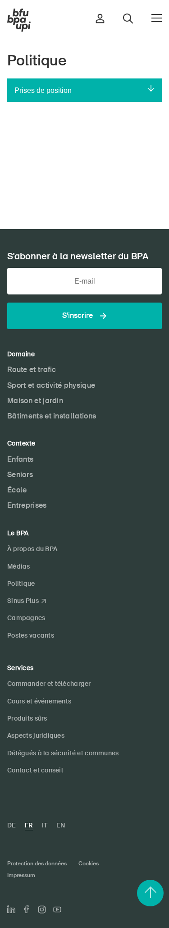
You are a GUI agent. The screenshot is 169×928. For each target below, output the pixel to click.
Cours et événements (39, 701)
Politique (21, 583)
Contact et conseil (35, 770)
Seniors (20, 474)
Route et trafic (31, 369)
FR (29, 825)
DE (11, 825)
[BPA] (19, 20)
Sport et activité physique (51, 385)
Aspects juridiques (35, 735)
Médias (18, 566)
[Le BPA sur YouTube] (57, 909)
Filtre (84, 143)
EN (60, 825)
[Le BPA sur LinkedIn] (11, 909)
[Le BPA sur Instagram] (42, 909)
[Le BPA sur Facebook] (27, 909)
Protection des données (37, 863)
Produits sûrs (27, 718)
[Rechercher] (154, 169)
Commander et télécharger (49, 684)
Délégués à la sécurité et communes (63, 753)
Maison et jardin (35, 400)
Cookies (88, 863)
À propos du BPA (32, 549)
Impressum (21, 875)
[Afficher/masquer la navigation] (156, 18)
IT (44, 825)
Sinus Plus (23, 601)
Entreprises (27, 505)
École (17, 490)
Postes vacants (30, 635)
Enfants (20, 459)
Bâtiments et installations (51, 416)
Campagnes (26, 618)
